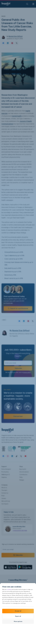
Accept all (18, 611)
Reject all (18, 616)
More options (18, 621)
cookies (9, 589)
